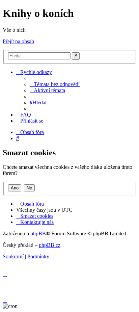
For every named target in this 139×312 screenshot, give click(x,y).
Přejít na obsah (18, 41)
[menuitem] (55, 84)
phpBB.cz (49, 245)
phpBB (38, 233)
